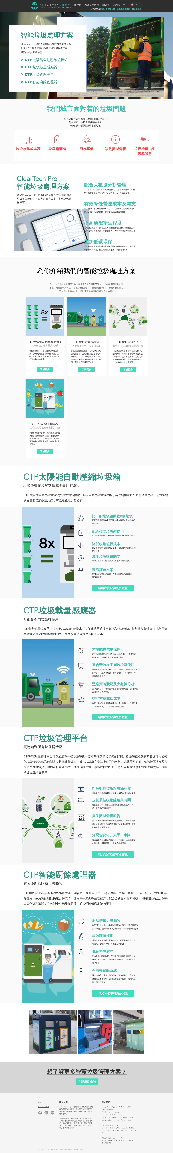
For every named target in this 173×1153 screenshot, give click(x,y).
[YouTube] (52, 1113)
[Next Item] (140, 1032)
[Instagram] (46, 1113)
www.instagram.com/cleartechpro (118, 1120)
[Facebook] (40, 1113)
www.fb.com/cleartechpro (123, 1117)
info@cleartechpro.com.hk (120, 1115)
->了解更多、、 (116, 9)
